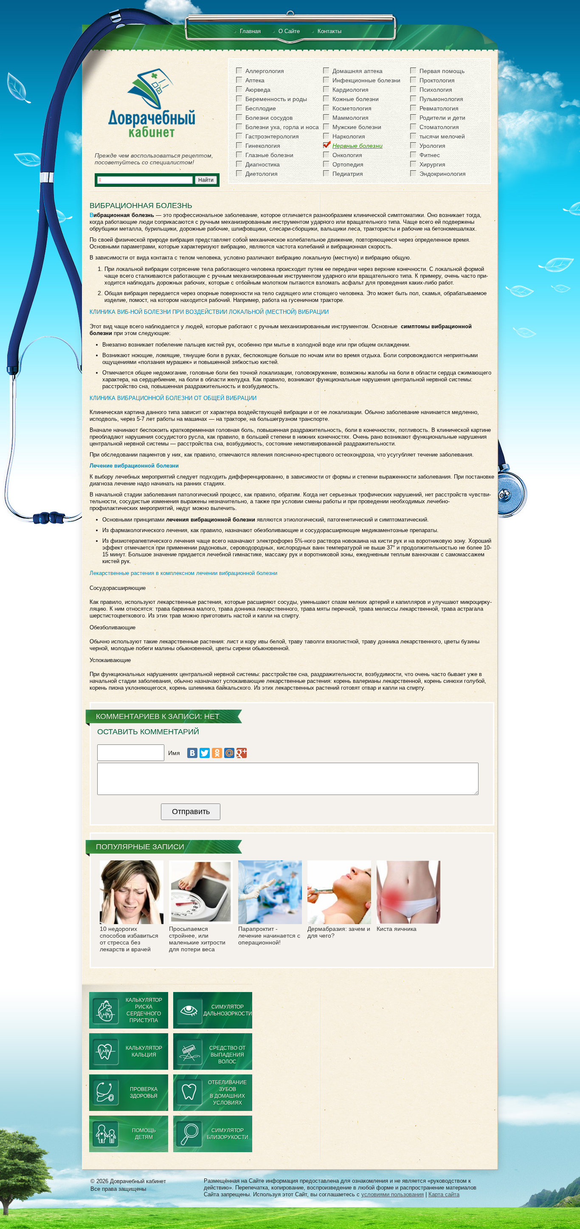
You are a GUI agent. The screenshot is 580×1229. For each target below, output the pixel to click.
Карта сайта (443, 1194)
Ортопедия (347, 164)
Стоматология (439, 127)
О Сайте (289, 31)
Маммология (350, 117)
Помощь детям (144, 1134)
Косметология (352, 108)
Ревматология (439, 108)
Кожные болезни (355, 99)
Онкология (347, 155)
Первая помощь (442, 71)
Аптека (255, 80)
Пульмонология (441, 99)
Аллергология (264, 71)
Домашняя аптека (357, 71)
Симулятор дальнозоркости (227, 1010)
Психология (436, 89)
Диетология (261, 173)
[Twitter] (205, 753)
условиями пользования (392, 1194)
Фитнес (430, 155)
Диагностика (262, 164)
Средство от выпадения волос (227, 1055)
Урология (432, 145)
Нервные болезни (357, 145)
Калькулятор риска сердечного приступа (144, 1010)
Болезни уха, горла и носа (282, 127)
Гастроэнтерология (272, 136)
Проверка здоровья (144, 1092)
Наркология (348, 136)
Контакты (329, 31)
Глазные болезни (269, 155)
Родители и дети (442, 117)
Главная (250, 31)
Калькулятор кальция (144, 1051)
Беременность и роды (276, 99)
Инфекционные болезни (366, 80)
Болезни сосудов (269, 117)
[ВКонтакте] (192, 753)
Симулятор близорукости (227, 1134)
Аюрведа (257, 89)
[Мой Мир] (229, 753)
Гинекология (262, 145)
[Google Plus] (242, 753)
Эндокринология (443, 173)
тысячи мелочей (442, 136)
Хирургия (432, 164)
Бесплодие (260, 108)
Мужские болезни (356, 127)
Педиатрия (347, 173)
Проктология (437, 80)
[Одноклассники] (217, 753)
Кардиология (350, 89)
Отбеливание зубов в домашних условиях (227, 1093)
